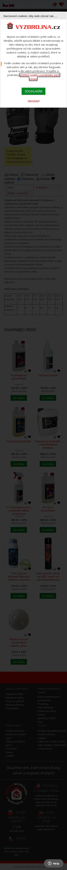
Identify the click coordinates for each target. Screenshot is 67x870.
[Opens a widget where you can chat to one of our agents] (53, 863)
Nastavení (33, 100)
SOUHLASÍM (33, 91)
